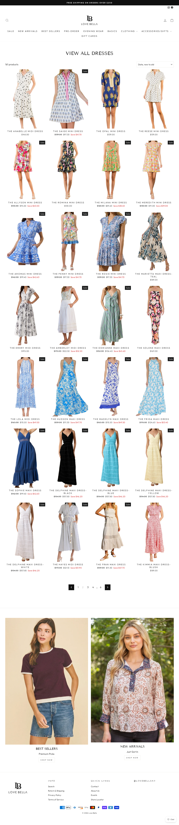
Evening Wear (93, 31)
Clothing (128, 31)
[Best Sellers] (46, 681)
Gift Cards (90, 36)
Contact (95, 786)
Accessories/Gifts (156, 31)
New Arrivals (28, 31)
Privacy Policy (54, 795)
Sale (10, 31)
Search (51, 786)
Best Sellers (51, 31)
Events (94, 795)
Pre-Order (72, 31)
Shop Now (46, 760)
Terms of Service (56, 799)
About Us (95, 791)
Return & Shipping (56, 791)
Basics (112, 31)
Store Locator (97, 799)
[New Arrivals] (132, 680)
